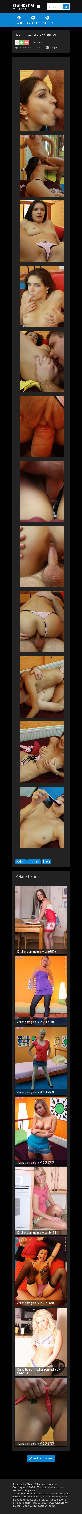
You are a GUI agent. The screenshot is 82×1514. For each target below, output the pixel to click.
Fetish (21, 861)
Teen (46, 861)
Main (19, 23)
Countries (47, 23)
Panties (34, 861)
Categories (33, 23)
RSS (32, 1490)
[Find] (66, 6)
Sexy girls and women (23, 6)
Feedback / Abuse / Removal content (34, 1484)
